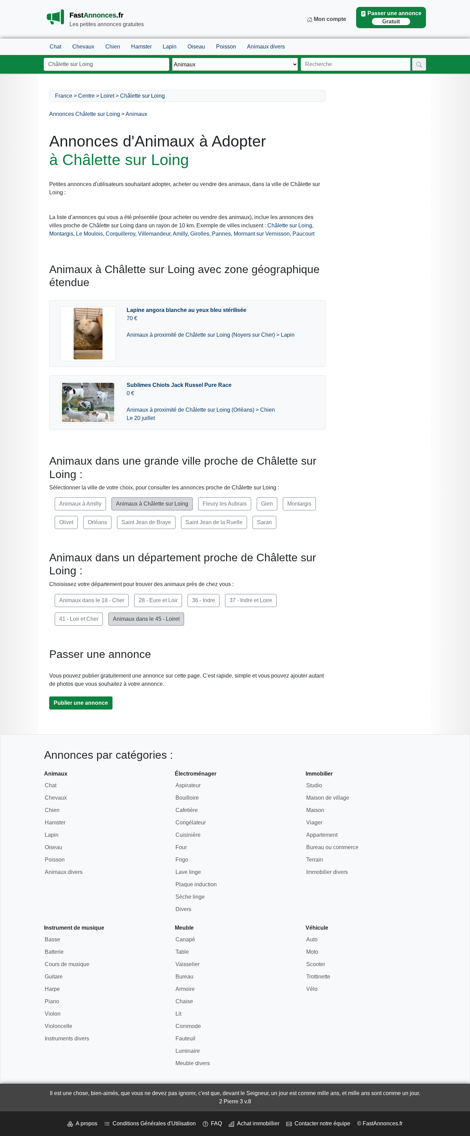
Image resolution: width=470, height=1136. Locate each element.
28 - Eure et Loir (158, 600)
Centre (86, 96)
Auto (312, 939)
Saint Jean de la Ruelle (214, 522)
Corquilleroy (120, 234)
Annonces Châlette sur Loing (84, 114)
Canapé (185, 939)
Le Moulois (89, 234)
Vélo (312, 989)
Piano (52, 1001)
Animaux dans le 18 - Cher (91, 600)
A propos (85, 1123)
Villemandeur (154, 234)
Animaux (136, 114)
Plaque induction (196, 884)
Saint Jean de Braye (146, 522)
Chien (112, 47)
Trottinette (318, 977)
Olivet (66, 522)
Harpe (52, 989)
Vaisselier (187, 964)
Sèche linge (190, 897)
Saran (264, 522)
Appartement (322, 835)
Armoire (185, 989)
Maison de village (327, 798)
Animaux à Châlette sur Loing (152, 504)
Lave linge (188, 872)
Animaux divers (266, 47)
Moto (312, 952)
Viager (314, 822)
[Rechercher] (419, 64)
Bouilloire (187, 798)
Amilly (180, 234)
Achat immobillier (256, 1123)
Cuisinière (188, 835)
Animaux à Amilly (80, 504)
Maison (315, 810)
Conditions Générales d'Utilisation (153, 1123)
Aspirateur (188, 785)
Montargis (61, 234)
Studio (314, 785)
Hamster (141, 47)
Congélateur (190, 822)
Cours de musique (67, 964)
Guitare (54, 977)
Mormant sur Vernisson (262, 234)
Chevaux (83, 47)
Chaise (184, 1001)
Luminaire (187, 1051)
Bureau (184, 977)
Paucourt (303, 234)
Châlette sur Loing (142, 96)
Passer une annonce (394, 17)
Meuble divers (192, 1063)
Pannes (221, 234)
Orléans (97, 522)
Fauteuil (185, 1038)
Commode (188, 1026)
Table (182, 952)
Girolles (199, 234)
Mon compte (329, 19)
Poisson (226, 47)
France (63, 96)
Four (181, 847)
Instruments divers (67, 1038)
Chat (55, 47)
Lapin (170, 47)
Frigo (181, 860)
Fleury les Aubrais (225, 504)
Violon (53, 1014)
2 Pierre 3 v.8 (235, 1101)
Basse (52, 939)
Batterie (54, 952)
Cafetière (186, 810)
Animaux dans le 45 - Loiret (146, 619)
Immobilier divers (327, 872)
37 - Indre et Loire (250, 600)
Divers (183, 909)
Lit (178, 1014)
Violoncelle (58, 1026)
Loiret (107, 96)
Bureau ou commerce (332, 847)
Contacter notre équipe (321, 1123)
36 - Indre (203, 600)
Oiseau (196, 47)
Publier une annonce (81, 703)
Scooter (315, 964)
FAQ (215, 1123)
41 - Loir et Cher (78, 619)
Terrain (314, 860)
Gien (267, 504)
